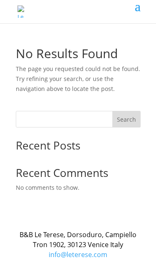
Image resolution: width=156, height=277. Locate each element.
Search (126, 119)
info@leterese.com (78, 254)
